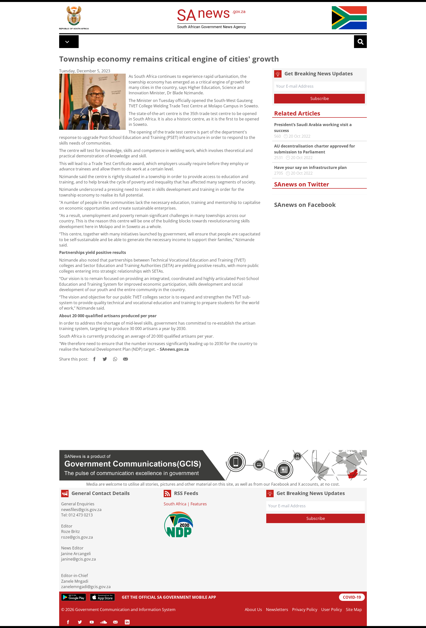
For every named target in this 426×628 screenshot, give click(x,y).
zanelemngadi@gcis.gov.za (86, 586)
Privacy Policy (304, 609)
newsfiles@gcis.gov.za (81, 509)
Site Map (354, 609)
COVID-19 (352, 597)
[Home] (74, 17)
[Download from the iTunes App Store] (102, 597)
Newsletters (277, 609)
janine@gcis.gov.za (78, 559)
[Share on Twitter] (105, 359)
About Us (253, 609)
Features (199, 504)
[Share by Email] (125, 359)
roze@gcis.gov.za (77, 537)
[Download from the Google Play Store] (73, 597)
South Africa (175, 504)
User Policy (331, 609)
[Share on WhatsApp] (115, 359)
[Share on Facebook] (94, 359)
